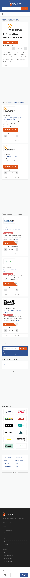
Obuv (16, 463)
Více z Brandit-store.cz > (9, 308)
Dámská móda (18, 457)
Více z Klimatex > (7, 115)
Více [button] (17, 126)
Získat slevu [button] (9, 42)
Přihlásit (22, 348)
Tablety (17, 466)
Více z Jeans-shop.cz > (8, 226)
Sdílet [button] (6, 65)
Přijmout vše (24, 575)
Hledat (24, 8)
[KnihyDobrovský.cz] (8, 418)
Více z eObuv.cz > (7, 267)
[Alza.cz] (8, 411)
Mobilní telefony (7, 466)
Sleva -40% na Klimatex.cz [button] (10, 156)
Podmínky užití (7, 541)
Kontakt (6, 544)
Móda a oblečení (7, 457)
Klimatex (15, 19)
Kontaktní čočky (19, 460)
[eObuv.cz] (21, 446)
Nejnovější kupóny (8, 555)
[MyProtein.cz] (21, 432)
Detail (17, 140)
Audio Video (6, 463)
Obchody (10, 19)
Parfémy (5, 460)
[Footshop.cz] (21, 439)
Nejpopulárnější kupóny (9, 552)
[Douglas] (8, 446)
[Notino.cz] (8, 425)
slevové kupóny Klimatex (17, 102)
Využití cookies (7, 536)
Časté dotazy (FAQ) (8, 533)
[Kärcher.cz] (8, 439)
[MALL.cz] (21, 418)
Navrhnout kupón (8, 530)
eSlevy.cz (4, 19)
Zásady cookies (20, 571)
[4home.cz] (21, 425)
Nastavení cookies (8, 539)
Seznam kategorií (8, 561)
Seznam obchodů (8, 558)
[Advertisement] (15, 84)
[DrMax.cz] (21, 411)
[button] (9, 109)
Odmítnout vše (6, 575)
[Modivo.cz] (8, 432)
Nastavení (15, 575)
